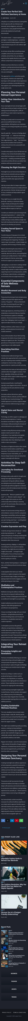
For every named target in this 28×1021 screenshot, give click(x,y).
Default (3, 909)
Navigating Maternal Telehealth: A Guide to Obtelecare (17, 963)
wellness (12, 76)
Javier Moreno (6, 18)
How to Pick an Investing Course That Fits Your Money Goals (16, 956)
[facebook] (3, 820)
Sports (14, 989)
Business (14, 973)
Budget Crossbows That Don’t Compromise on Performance (16, 933)
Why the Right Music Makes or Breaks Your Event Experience (16, 948)
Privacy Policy (6, 1012)
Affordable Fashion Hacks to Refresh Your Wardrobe (11, 859)
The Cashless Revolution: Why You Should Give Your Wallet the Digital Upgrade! (13, 886)
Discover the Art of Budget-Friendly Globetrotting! (11, 913)
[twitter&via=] (8, 820)
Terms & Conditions (19, 1012)
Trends (14, 997)
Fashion (14, 981)
